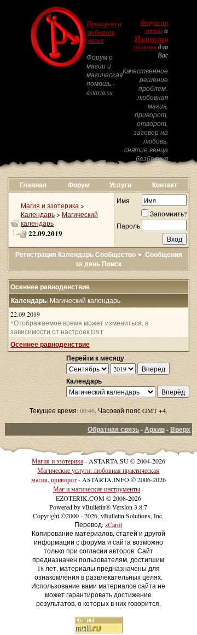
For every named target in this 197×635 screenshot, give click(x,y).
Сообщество (115, 254)
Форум (79, 185)
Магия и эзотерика (50, 205)
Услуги (120, 185)
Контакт (164, 185)
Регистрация (35, 254)
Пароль (128, 225)
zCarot (113, 524)
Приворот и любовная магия (103, 32)
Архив (154, 429)
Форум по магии (154, 27)
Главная (33, 185)
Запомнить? (168, 213)
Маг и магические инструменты (96, 488)
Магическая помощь (151, 43)
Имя (123, 200)
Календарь (38, 214)
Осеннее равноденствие (50, 344)
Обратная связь (113, 429)
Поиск (111, 263)
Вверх (180, 429)
